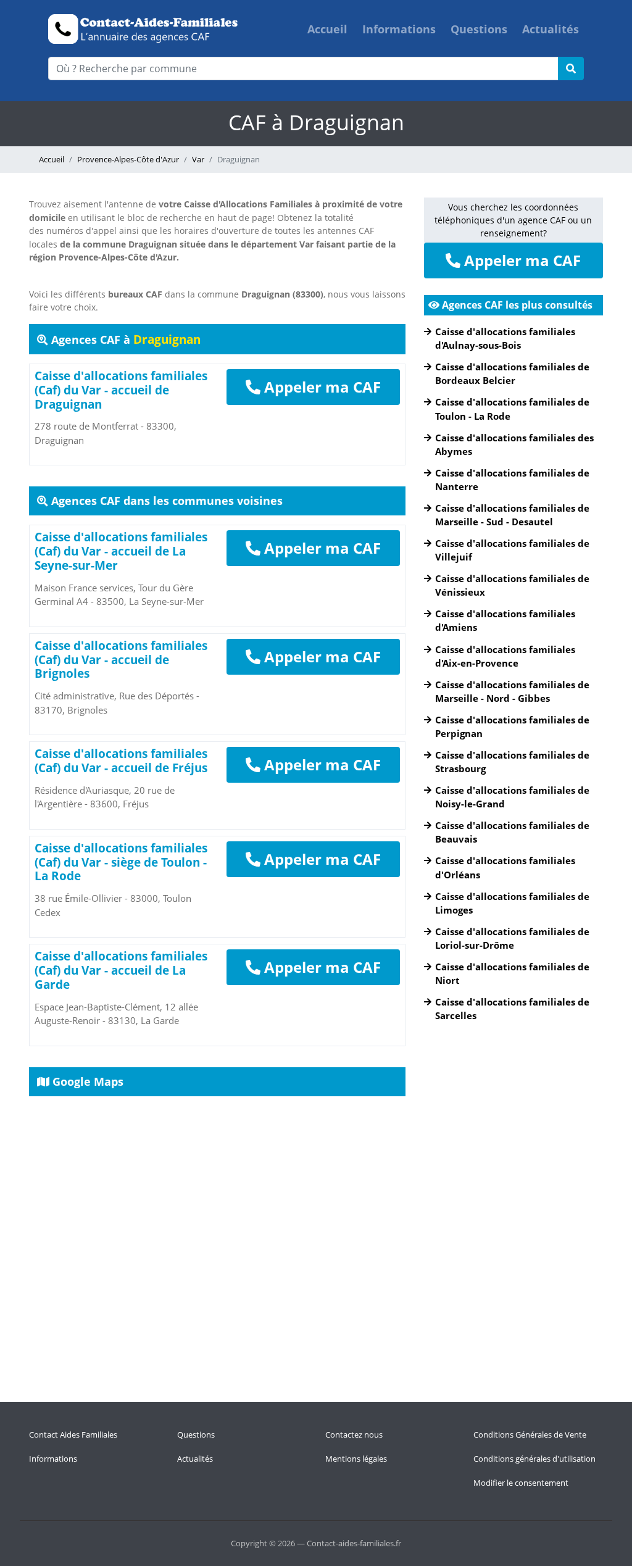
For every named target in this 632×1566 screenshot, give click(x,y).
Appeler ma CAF (320, 387)
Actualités (550, 29)
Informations (399, 29)
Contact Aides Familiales (73, 1434)
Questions (479, 29)
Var (198, 159)
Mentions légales (356, 1458)
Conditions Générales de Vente (529, 1434)
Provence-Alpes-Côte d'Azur (128, 159)
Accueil (327, 29)
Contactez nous (354, 1434)
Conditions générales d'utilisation (534, 1458)
